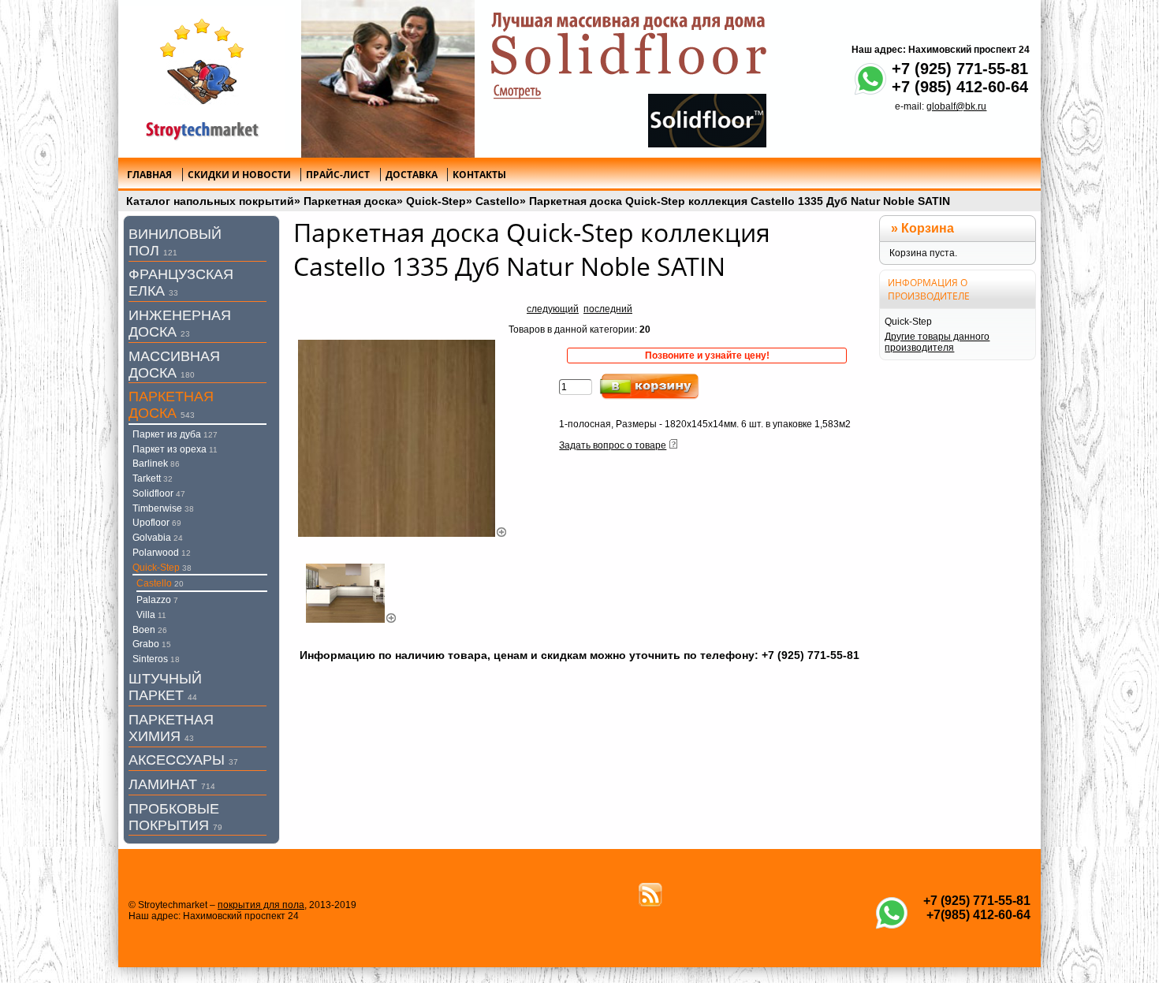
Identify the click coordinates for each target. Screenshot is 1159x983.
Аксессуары (183, 760)
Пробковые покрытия (175, 817)
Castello (497, 201)
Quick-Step (436, 201)
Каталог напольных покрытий (210, 201)
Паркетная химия (171, 728)
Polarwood (161, 552)
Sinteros (156, 659)
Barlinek (156, 463)
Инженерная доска (180, 323)
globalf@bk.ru (956, 106)
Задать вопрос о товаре (612, 445)
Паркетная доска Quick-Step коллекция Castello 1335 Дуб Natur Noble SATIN (739, 201)
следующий (553, 309)
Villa (151, 614)
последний (607, 309)
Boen (149, 629)
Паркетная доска (350, 201)
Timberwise (163, 508)
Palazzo (157, 599)
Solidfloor (158, 493)
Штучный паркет (165, 687)
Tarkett (152, 478)
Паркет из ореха (175, 449)
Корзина (927, 228)
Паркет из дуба (175, 434)
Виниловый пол (175, 242)
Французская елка (181, 282)
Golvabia (157, 537)
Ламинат (172, 784)
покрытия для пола (261, 904)
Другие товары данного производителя (937, 342)
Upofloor (156, 522)
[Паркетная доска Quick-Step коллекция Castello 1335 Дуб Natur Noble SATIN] (403, 533)
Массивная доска (174, 364)
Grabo (151, 644)
